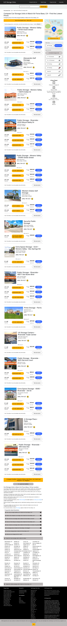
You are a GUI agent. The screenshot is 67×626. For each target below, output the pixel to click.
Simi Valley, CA (36, 567)
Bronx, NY (32, 610)
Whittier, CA (35, 572)
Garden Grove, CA (17, 549)
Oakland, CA (16, 557)
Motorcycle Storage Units (8, 605)
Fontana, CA (7, 547)
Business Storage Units (7, 595)
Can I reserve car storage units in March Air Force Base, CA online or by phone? (23, 524)
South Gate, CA (8, 569)
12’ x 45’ (7, 433)
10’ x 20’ (7, 42)
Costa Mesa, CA (36, 541)
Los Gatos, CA (8, 554)
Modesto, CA (35, 554)
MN (57, 591)
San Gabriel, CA (17, 580)
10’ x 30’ (7, 144)
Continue (39, 42)
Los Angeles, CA (36, 552)
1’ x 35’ (6, 321)
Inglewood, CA (36, 551)
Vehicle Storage (43, 2)
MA (52, 591)
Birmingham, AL (33, 604)
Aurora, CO (33, 595)
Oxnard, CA (16, 558)
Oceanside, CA (26, 557)
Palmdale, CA (26, 558)
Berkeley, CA (16, 541)
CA (11, 10)
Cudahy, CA (7, 543)
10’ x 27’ (7, 408)
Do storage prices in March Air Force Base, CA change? (18, 528)
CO (51, 590)
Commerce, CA (36, 564)
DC (53, 590)
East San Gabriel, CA (9, 544)
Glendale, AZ (33, 616)
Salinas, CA (7, 564)
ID (45, 591)
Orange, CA (7, 558)
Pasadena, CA (7, 560)
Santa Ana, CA (35, 566)
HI (58, 590)
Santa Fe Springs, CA (18, 567)
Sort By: (35, 24)
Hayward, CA (7, 551)
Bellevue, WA (33, 601)
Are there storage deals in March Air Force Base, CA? (18, 531)
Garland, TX (33, 614)
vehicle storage (22, 499)
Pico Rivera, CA (17, 560)
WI (46, 595)
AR (47, 590)
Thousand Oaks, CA (37, 571)
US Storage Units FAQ (22, 591)
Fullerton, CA (35, 547)
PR (48, 594)
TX (54, 594)
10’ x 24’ (7, 210)
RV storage (18, 507)
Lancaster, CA (17, 552)
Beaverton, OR (33, 600)
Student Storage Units (7, 596)
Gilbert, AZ (32, 615)
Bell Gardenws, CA (8, 541)
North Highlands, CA (37, 555)
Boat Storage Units (7, 601)
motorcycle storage (38, 499)
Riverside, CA (7, 563)
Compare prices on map (54, 38)
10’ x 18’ (7, 235)
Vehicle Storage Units (7, 599)
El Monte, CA (7, 546)
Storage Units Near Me (7, 590)
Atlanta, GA (33, 594)
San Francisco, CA (36, 578)
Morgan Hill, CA (26, 555)
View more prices (37, 52)
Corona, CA (25, 541)
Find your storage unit (54, 84)
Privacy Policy (21, 601)
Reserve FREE (54, 89)
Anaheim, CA (16, 544)
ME (55, 591)
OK (44, 594)
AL (46, 590)
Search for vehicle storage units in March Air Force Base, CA (18, 584)
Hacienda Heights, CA (37, 549)
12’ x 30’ (7, 47)
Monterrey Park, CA (9, 555)
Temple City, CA (17, 571)
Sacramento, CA (36, 563)
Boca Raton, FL (33, 606)
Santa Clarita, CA (8, 567)
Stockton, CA (35, 569)
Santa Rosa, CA (26, 567)
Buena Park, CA (8, 580)
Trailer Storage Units (7, 604)
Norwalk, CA (7, 557)
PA (47, 594)
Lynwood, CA (16, 554)
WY (49, 595)
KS (48, 591)
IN (47, 591)
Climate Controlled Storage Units (9, 591)
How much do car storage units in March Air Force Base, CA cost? (20, 518)
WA (45, 595)
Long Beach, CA (26, 552)
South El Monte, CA (18, 574)
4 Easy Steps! (53, 80)
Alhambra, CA (35, 580)
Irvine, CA (7, 552)
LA (51, 591)
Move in (54, 104)
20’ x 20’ (7, 179)
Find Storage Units (7, 10)
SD (52, 594)
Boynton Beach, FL (34, 609)
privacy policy (33, 622)
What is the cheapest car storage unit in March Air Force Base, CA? (21, 515)
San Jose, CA (16, 566)
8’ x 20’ (6, 74)
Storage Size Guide (53, 2)
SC (51, 594)
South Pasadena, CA (18, 569)
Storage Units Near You (33, 2)
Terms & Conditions (22, 602)
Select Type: (48, 42)
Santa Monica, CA (8, 574)
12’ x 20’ (7, 469)
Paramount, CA (36, 558)
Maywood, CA (26, 554)
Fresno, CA (25, 547)
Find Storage (44, 6)
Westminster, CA (26, 572)
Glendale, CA (26, 549)
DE (54, 590)
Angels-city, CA (26, 544)
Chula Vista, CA (26, 564)
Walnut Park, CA (17, 572)
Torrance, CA (35, 574)
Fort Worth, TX (33, 611)
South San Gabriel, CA (27, 569)
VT (58, 594)
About (20, 599)
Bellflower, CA (26, 580)
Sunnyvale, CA (8, 571)
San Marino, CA (26, 566)
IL (46, 591)
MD (53, 591)
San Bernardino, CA (27, 578)
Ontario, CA (35, 557)
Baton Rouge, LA (33, 599)
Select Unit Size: (48, 50)
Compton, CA (7, 566)
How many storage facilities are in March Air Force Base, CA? (19, 512)
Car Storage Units (7, 600)
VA (57, 594)
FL (56, 590)
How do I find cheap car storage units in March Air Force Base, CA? (21, 521)
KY (49, 591)
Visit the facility (54, 98)
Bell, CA (34, 544)
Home (20, 597)
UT (55, 594)
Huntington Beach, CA (18, 551)
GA (57, 590)
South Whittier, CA (27, 574)
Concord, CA (7, 578)
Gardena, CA (7, 549)
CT (52, 590)
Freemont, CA (17, 547)
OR (46, 594)
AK (44, 590)
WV (47, 595)
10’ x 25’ (7, 109)
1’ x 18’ (6, 347)
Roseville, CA (26, 563)
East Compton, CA (27, 543)
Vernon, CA (7, 575)
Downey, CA (16, 543)
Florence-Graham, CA (37, 546)
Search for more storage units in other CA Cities (16, 538)
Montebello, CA (17, 578)
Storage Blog (61, 2)
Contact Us (21, 600)
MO (59, 591)
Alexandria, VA (33, 591)
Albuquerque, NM (34, 590)
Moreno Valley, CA (17, 555)
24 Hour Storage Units (7, 594)
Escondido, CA (17, 546)
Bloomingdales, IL (34, 605)
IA (44, 591)
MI (56, 591)
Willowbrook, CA (26, 575)
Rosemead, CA (17, 563)
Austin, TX (32, 596)
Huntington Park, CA (27, 551)
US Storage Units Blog (22, 590)
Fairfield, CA (25, 546)
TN (53, 594)
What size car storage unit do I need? (14, 534)
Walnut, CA (7, 572)
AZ (48, 590)
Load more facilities (23, 484)
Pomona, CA (25, 560)
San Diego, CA (35, 575)
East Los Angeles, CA (37, 543)
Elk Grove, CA (26, 571)
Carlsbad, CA (16, 564)
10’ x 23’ (7, 287)
